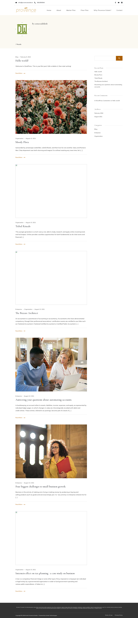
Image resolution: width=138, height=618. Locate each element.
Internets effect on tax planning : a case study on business (45, 573)
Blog (16, 57)
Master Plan (71, 10)
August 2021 (98, 116)
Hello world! (21, 60)
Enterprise (18, 309)
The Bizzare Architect (26, 313)
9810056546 (41, 2)
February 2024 (98, 113)
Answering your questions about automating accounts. (43, 399)
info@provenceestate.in (25, 2)
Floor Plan (84, 10)
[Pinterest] (122, 2)
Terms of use (109, 615)
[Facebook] (115, 2)
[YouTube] (118, 2)
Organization (19, 138)
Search (119, 58)
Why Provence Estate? (102, 10)
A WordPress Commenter (102, 100)
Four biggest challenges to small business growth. (40, 486)
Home (49, 10)
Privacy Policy (119, 615)
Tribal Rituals (22, 226)
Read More (18, 73)
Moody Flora (22, 142)
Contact (120, 10)
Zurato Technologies (51, 615)
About (59, 10)
